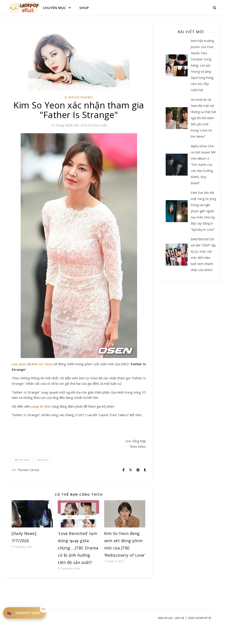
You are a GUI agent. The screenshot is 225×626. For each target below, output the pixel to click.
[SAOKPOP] (24, 7)
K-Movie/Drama (79, 97)
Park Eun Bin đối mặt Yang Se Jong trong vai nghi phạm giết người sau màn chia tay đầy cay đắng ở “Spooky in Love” (203, 211)
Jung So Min (41, 406)
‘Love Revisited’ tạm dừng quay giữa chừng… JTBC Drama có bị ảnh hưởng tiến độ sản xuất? (78, 548)
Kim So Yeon (42, 364)
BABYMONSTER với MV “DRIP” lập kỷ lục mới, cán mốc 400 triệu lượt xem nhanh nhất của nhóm (203, 254)
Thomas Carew (28, 470)
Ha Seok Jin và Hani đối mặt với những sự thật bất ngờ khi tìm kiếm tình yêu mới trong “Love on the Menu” (203, 118)
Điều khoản (165, 618)
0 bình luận (98, 125)
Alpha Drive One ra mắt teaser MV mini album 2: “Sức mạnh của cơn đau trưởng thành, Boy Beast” (203, 164)
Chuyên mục (54, 7)
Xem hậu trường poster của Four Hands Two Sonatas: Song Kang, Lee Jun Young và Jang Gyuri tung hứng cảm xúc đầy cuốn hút (202, 65)
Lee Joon (19, 364)
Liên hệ (179, 618)
